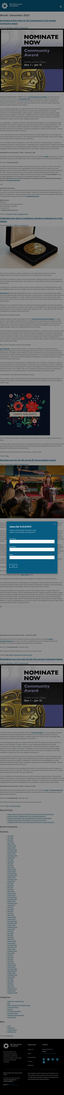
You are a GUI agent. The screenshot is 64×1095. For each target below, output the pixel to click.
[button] (54, 524)
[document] (32, 547)
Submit (13, 565)
